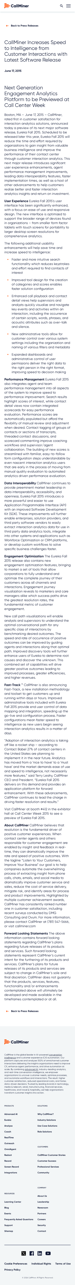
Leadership (43, 1202)
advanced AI (31, 1069)
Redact (8, 1155)
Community (43, 1172)
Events (7, 1213)
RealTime (9, 1137)
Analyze (8, 1126)
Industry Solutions (47, 1120)
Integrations (10, 1172)
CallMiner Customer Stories (52, 1155)
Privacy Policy (12, 1269)
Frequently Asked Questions (18, 1219)
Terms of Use (63, 1263)
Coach (7, 1131)
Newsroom (43, 1207)
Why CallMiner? (46, 1114)
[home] (16, 5)
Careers (42, 1219)
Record (7, 1161)
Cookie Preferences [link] (15, 1263)
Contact (42, 1231)
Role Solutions (45, 1131)
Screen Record (11, 1166)
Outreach (9, 1143)
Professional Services (48, 1166)
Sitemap (8, 1231)
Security (42, 1225)
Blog (6, 1207)
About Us (42, 1196)
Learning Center (12, 1202)
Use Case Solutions (47, 1126)
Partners (42, 1213)
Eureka (7, 1120)
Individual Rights (41, 1263)
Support (8, 1225)
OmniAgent (10, 1149)
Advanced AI (10, 1114)
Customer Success (47, 1161)
